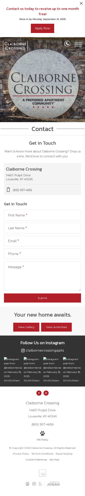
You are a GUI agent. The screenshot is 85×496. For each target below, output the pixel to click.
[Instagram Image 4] (72, 370)
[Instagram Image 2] (33, 370)
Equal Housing (64, 453)
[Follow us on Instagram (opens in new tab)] (46, 393)
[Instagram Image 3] (52, 370)
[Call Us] (67, 44)
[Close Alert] (81, 4)
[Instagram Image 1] (13, 370)
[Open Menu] (78, 44)
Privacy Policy (21, 453)
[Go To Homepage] (15, 46)
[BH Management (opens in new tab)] (42, 475)
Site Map (54, 459)
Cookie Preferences (36, 459)
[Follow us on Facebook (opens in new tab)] (39, 393)
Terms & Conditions (42, 453)
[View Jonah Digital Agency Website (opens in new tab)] (53, 484)
